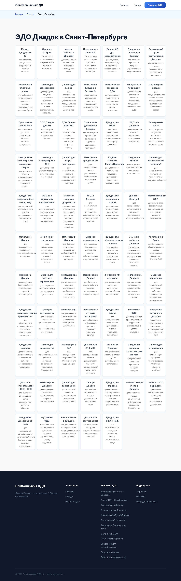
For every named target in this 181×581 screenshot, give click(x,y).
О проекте (141, 491)
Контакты (140, 496)
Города (137, 5)
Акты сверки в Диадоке (112, 505)
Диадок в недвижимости (113, 557)
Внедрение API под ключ (113, 520)
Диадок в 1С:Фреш (110, 552)
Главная (124, 5)
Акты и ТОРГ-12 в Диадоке (114, 500)
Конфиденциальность (147, 501)
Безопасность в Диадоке (113, 510)
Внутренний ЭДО (109, 534)
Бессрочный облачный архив (115, 515)
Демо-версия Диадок (112, 538)
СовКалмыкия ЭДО (29, 5)
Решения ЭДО (155, 5)
